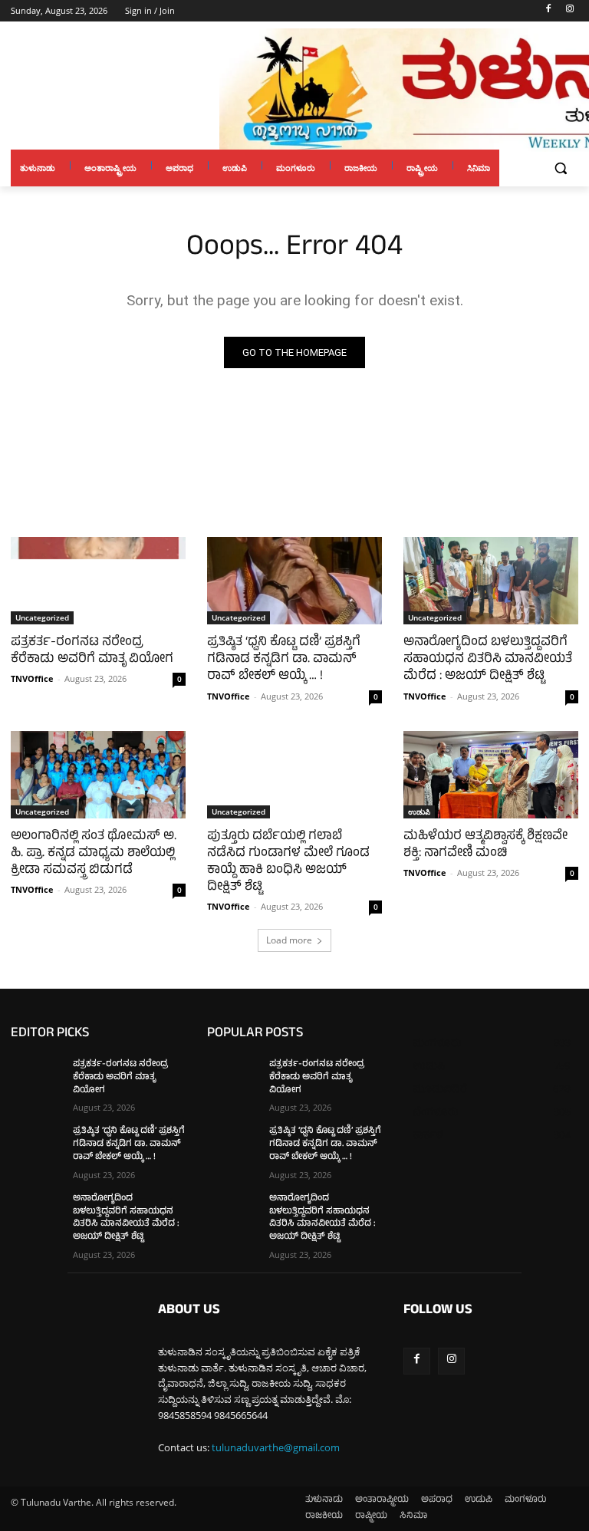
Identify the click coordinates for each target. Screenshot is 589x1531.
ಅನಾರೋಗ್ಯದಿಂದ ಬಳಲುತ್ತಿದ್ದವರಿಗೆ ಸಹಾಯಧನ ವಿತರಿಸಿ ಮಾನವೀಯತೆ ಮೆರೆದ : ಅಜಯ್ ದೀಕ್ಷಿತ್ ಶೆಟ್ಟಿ (487, 659)
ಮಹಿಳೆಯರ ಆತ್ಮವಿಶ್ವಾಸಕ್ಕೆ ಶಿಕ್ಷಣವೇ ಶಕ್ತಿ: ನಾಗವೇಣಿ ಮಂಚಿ (485, 845)
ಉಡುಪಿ (419, 811)
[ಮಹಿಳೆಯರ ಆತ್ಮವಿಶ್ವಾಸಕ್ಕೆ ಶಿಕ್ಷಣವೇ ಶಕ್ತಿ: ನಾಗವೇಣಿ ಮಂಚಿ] (490, 774)
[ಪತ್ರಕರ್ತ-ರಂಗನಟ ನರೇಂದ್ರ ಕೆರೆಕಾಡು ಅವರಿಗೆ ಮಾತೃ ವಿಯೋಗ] (98, 580)
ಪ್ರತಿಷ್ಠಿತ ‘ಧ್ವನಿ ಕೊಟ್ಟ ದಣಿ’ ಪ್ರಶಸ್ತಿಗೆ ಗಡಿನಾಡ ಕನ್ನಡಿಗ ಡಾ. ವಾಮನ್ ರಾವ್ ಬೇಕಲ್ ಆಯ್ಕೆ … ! (283, 659)
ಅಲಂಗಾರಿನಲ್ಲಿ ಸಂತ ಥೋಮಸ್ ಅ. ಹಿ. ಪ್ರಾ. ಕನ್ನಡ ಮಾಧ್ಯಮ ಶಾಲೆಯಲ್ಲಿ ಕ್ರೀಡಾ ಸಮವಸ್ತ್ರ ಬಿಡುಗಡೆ (93, 853)
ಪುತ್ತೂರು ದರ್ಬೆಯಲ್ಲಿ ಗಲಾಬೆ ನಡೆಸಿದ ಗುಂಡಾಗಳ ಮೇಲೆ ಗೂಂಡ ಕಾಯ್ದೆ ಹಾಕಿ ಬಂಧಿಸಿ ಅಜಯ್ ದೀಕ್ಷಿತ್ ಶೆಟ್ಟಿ (288, 862)
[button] (560, 168)
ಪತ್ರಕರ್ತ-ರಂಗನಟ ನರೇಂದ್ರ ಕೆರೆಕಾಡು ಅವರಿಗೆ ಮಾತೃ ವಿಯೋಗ (92, 651)
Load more (289, 940)
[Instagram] (569, 11)
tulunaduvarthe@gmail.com (276, 1447)
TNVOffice (32, 678)
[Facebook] (548, 11)
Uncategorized (42, 617)
